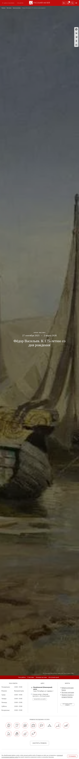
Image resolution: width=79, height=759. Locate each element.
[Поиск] (72, 3)
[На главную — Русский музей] (39, 3)
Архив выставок (17, 8)
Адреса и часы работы (9, 3)
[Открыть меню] (76, 3)
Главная (3, 8)
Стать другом (20, 3)
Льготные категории (68, 692)
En (64, 3)
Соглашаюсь (72, 756)
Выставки (9, 8)
